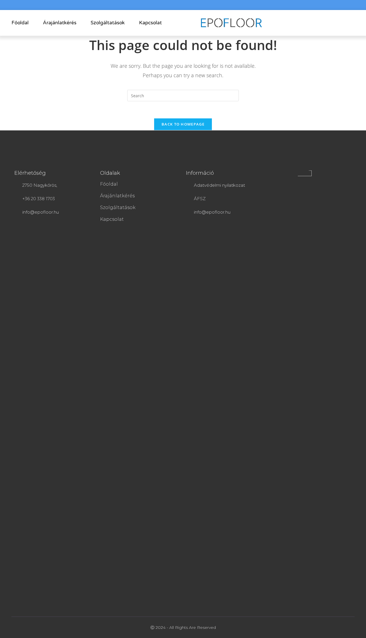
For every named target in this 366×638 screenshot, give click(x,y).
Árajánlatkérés (59, 23)
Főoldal (20, 23)
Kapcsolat (150, 23)
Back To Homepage (183, 124)
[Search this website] (183, 95)
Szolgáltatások (108, 23)
